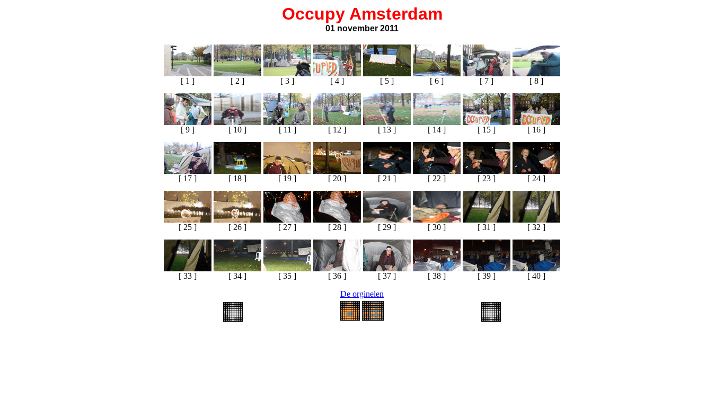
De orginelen (362, 293)
